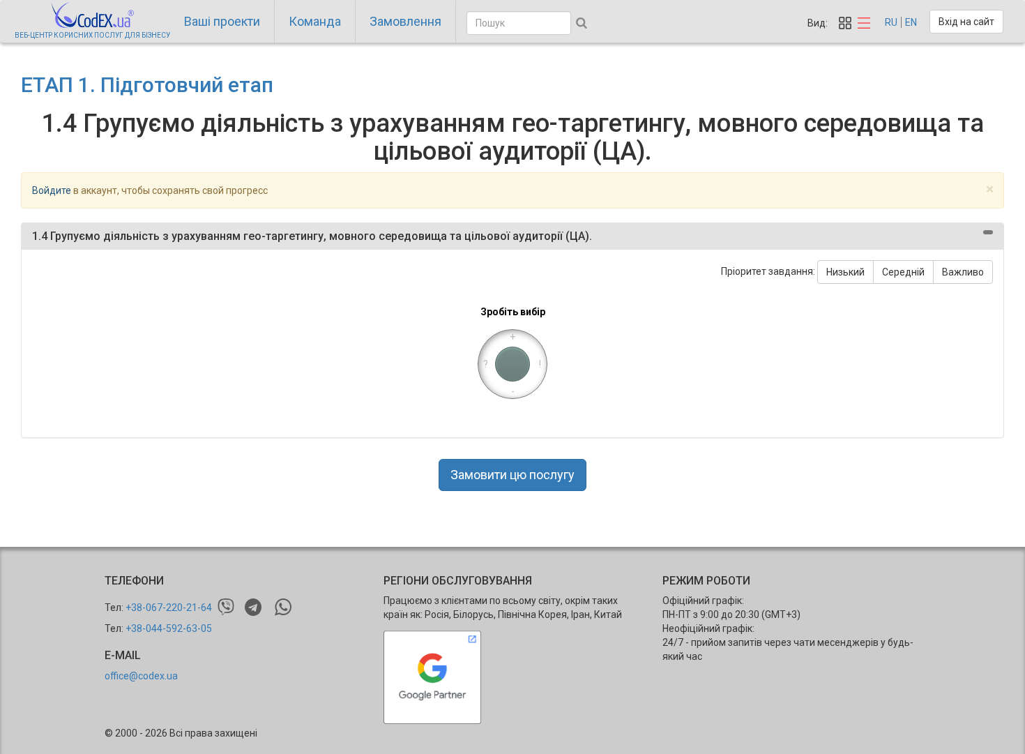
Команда (315, 21)
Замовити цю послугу (512, 474)
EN (911, 22)
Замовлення (405, 21)
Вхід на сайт (966, 21)
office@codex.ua (141, 675)
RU (891, 22)
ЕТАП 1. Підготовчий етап (147, 85)
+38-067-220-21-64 (169, 607)
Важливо (963, 272)
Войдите (51, 190)
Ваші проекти (222, 21)
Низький (845, 272)
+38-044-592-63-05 (169, 628)
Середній (903, 272)
